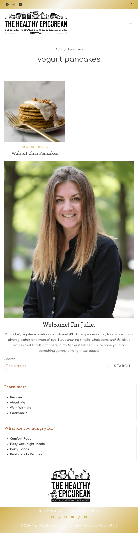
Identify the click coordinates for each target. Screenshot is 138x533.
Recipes (43, 147)
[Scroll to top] (130, 519)
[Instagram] (14, 4)
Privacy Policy (50, 511)
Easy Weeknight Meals (27, 444)
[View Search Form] (131, 4)
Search (9, 359)
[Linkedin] (85, 517)
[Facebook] (7, 4)
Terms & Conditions (83, 511)
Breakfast (28, 147)
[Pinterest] (20, 4)
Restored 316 (108, 525)
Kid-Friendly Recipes (26, 454)
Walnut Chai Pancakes (35, 153)
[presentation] (34, 111)
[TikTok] (79, 517)
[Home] (56, 49)
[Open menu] (130, 23)
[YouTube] (72, 517)
